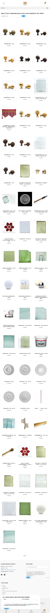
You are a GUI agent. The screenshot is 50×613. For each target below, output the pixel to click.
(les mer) (28, 605)
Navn (5, 599)
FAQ (3, 589)
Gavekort (4, 592)
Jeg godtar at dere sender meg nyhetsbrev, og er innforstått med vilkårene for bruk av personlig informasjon (36, 573)
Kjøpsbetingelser (5, 588)
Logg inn (4, 593)
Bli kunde (4, 586)
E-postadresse (25, 599)
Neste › (25, 555)
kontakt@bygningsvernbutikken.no (10, 569)
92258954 (6, 568)
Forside (3, 585)
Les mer (47, 577)
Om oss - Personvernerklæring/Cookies (9, 591)
